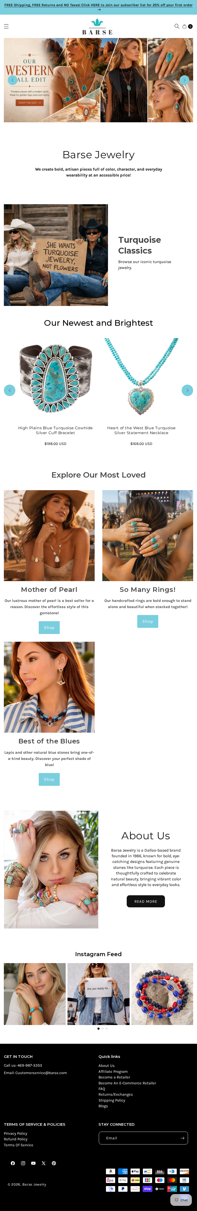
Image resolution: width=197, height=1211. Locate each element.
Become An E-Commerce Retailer (127, 1083)
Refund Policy (15, 1139)
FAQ (101, 1088)
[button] (9, 26)
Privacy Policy (15, 1133)
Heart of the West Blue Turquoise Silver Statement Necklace (141, 430)
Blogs (103, 1106)
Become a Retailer (114, 1077)
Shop (49, 627)
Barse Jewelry (34, 1184)
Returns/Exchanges (115, 1094)
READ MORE (145, 901)
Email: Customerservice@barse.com (35, 1072)
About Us (106, 1065)
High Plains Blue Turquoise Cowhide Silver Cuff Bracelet (55, 430)
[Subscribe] (182, 1138)
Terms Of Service (18, 1145)
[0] (184, 26)
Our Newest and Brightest (98, 323)
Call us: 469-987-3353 (23, 1065)
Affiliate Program (113, 1071)
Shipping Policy (111, 1100)
